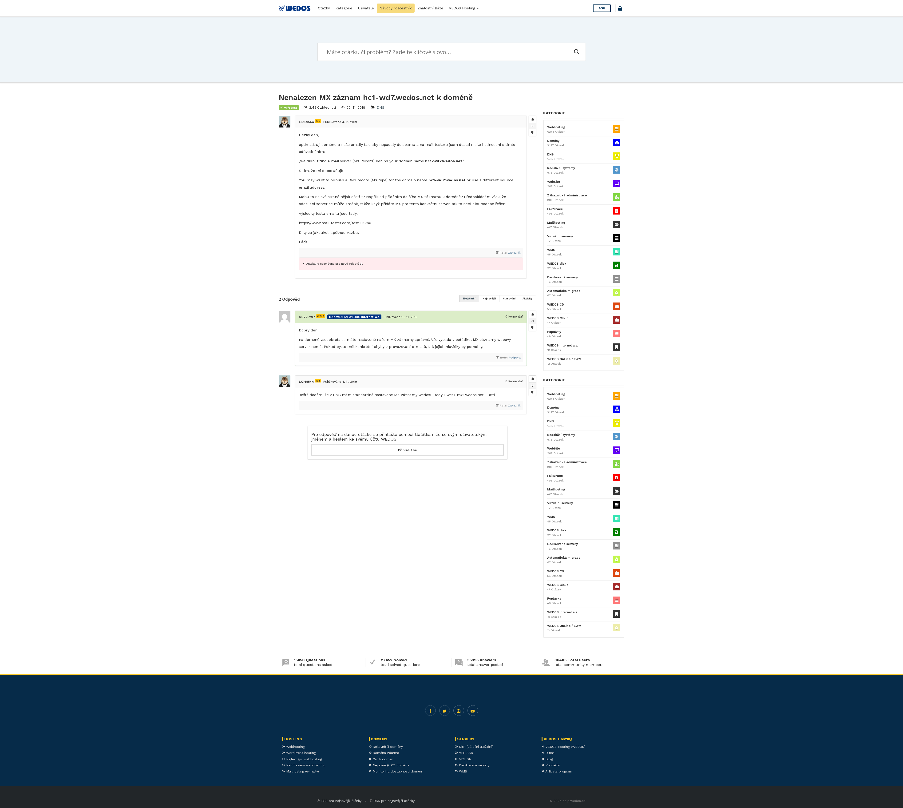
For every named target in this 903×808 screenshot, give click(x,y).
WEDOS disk (556, 263)
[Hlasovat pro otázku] (532, 119)
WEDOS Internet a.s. (562, 345)
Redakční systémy (561, 168)
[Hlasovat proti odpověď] (532, 327)
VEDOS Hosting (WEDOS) (564, 746)
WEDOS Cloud (558, 318)
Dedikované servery (562, 277)
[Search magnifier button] (576, 51)
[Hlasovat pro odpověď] (532, 314)
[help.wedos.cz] (294, 8)
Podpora (515, 357)
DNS (380, 107)
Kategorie (344, 8)
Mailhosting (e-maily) (302, 771)
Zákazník (514, 252)
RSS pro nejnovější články (341, 801)
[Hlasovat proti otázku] (532, 132)
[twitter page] (444, 710)
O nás (549, 753)
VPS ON (464, 759)
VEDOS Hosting (462, 8)
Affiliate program (558, 771)
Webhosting (556, 127)
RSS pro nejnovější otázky (394, 801)
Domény (553, 141)
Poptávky (554, 332)
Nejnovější (489, 298)
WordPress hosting (300, 753)
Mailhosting (556, 222)
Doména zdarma (385, 753)
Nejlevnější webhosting (303, 759)
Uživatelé (366, 8)
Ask (602, 8)
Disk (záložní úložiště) (475, 746)
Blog (548, 759)
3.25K (320, 316)
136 (318, 121)
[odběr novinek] (458, 710)
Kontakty (552, 765)
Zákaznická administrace (567, 195)
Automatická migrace (563, 291)
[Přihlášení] (620, 9)
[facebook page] (430, 710)
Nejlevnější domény (387, 746)
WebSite (553, 181)
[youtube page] (472, 710)
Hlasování (509, 298)
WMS (551, 250)
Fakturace (555, 209)
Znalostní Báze (430, 8)
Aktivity (527, 298)
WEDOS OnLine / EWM (564, 359)
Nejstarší (469, 298)
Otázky (324, 8)
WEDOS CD (555, 304)
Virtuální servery (560, 236)
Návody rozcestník (396, 8)
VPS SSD (465, 753)
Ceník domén (382, 759)
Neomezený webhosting (304, 765)
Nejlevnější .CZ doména (390, 765)
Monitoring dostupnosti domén (397, 771)
